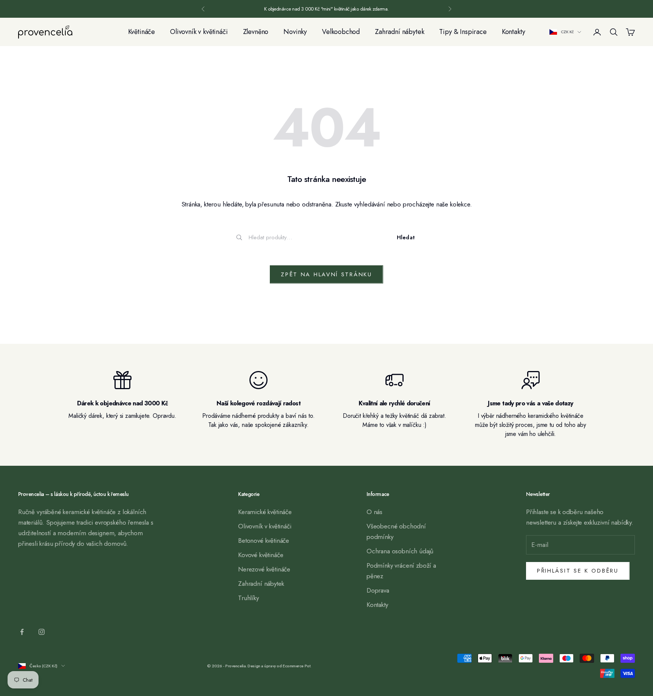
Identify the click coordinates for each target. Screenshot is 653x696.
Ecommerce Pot (296, 666)
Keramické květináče (265, 511)
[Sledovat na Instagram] (41, 632)
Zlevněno (256, 32)
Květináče (141, 32)
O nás (374, 511)
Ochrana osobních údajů (400, 551)
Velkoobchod (341, 32)
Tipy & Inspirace (462, 32)
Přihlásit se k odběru (578, 571)
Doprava (378, 590)
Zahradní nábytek (399, 32)
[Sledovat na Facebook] (22, 632)
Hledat (406, 237)
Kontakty (513, 32)
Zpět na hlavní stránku (326, 274)
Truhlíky (248, 597)
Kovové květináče (260, 554)
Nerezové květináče (264, 569)
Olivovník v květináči (198, 32)
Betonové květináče (263, 540)
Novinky (295, 32)
